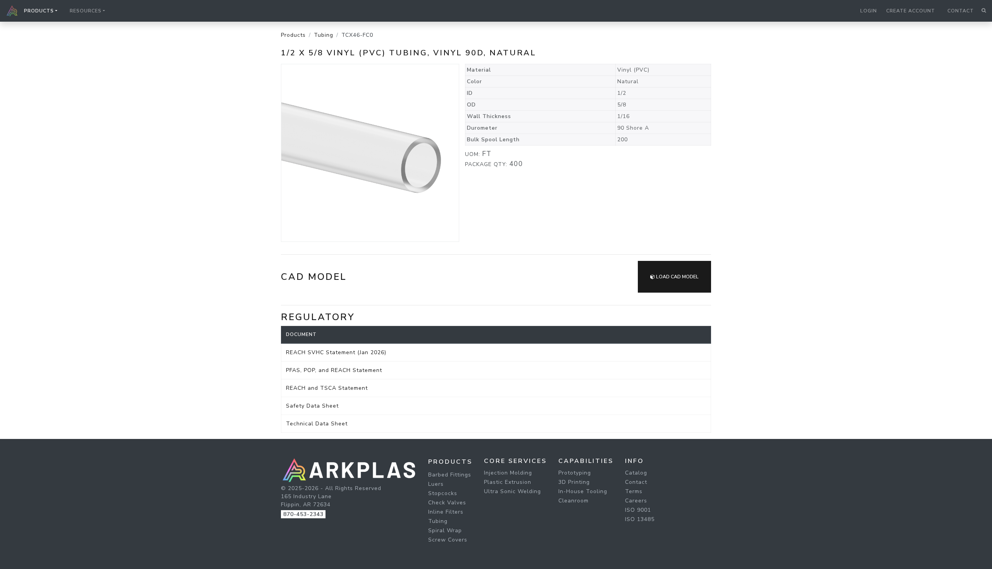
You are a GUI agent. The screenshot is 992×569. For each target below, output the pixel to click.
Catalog (636, 472)
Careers (636, 500)
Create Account (910, 11)
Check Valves (447, 502)
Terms (633, 491)
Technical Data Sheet (317, 423)
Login (868, 11)
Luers (436, 484)
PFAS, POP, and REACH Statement (334, 370)
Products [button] (39, 11)
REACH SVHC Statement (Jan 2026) (336, 352)
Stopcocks (442, 493)
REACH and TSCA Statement (327, 388)
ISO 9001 (638, 510)
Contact (960, 11)
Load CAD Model (677, 277)
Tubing (323, 35)
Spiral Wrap (445, 530)
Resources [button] (86, 11)
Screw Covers (447, 539)
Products (293, 35)
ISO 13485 (639, 519)
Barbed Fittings (449, 474)
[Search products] (984, 11)
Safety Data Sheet (312, 406)
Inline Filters (445, 512)
